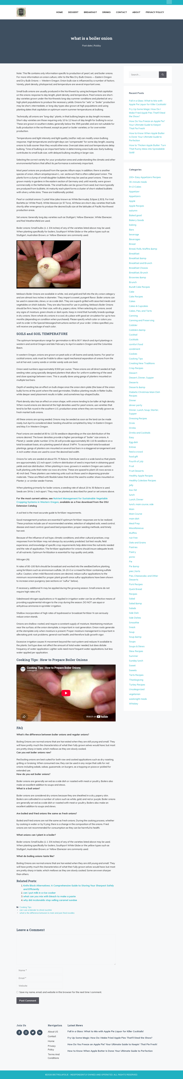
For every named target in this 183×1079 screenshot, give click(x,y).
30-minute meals (138, 181)
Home (59, 12)
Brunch (133, 282)
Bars (131, 229)
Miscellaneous (136, 528)
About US (53, 1031)
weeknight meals (138, 698)
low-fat (133, 490)
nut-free (133, 537)
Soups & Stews (137, 646)
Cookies (133, 353)
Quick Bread (135, 589)
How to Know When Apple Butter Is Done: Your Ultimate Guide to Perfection (147, 137)
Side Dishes (135, 617)
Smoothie (134, 622)
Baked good (135, 215)
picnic (132, 556)
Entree (132, 447)
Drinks (106, 12)
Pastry (132, 552)
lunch (132, 494)
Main (131, 509)
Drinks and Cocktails (139, 432)
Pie (130, 561)
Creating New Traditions (142, 363)
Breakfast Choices (138, 267)
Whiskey (133, 703)
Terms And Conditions (53, 1056)
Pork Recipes (136, 584)
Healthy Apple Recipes (141, 475)
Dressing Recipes (138, 418)
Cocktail (133, 334)
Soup (132, 632)
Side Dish (134, 612)
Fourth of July (136, 461)
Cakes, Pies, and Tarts (140, 310)
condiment (134, 349)
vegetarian (134, 694)
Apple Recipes (136, 205)
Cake (131, 291)
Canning (133, 315)
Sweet (132, 665)
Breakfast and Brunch (140, 263)
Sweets (133, 670)
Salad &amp (135, 603)
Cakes (132, 301)
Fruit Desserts (136, 470)
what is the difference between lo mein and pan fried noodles (47, 913)
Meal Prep (134, 523)
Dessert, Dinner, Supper (141, 377)
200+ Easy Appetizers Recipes (145, 177)
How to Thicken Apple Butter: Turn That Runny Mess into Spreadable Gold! (147, 149)
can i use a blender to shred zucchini (36, 910)
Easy (131, 437)
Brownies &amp (137, 277)
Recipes (133, 593)
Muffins (133, 532)
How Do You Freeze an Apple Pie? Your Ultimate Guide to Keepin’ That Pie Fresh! (147, 125)
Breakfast (90, 12)
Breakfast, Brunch (138, 272)
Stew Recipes (136, 651)
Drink (132, 423)
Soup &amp (135, 636)
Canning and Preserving (141, 320)
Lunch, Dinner (136, 499)
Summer (133, 656)
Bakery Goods (136, 220)
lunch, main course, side (141, 504)
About (136, 12)
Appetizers (135, 196)
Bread (132, 244)
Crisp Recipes (136, 368)
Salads (132, 608)
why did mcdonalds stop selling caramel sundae (50, 900)
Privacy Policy (155, 12)
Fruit (131, 466)
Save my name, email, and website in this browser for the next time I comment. (60, 992)
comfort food (136, 344)
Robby (97, 45)
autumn (133, 210)
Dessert (73, 12)
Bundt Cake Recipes (139, 286)
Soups (132, 641)
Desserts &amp (137, 387)
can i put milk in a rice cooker (39, 892)
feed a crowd (136, 451)
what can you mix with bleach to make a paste (49, 896)
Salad (132, 598)
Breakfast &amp (137, 258)
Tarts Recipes (136, 675)
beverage (134, 234)
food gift (133, 456)
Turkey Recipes (137, 684)
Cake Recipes (136, 296)
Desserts (133, 382)
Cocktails (133, 339)
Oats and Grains (137, 542)
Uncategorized (136, 689)
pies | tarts (134, 571)
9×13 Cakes (135, 186)
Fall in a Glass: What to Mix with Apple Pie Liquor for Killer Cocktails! (106, 1031)
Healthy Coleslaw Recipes (142, 480)
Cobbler (133, 325)
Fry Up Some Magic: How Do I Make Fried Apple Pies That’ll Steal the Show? (147, 113)
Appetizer (134, 191)
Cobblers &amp (137, 330)
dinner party (135, 405)
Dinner (132, 400)
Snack (132, 627)
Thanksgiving (136, 679)
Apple (132, 201)
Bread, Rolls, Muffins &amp (143, 248)
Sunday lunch (136, 660)
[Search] (163, 74)
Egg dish (133, 442)
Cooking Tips (25, 907)
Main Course (135, 513)
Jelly (131, 485)
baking (132, 224)
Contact (121, 12)
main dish (134, 518)
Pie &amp (134, 566)
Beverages (134, 239)
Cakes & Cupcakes (138, 306)
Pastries (133, 547)
